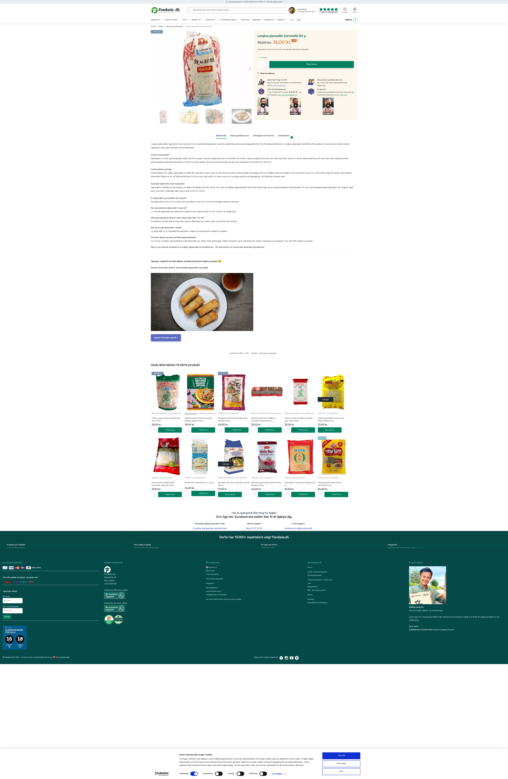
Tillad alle (341, 756)
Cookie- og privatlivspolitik (317, 572)
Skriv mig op (330, 430)
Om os (309, 568)
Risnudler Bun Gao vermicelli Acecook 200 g (234, 484)
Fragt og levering (212, 574)
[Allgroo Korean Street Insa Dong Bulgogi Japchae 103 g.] (200, 392)
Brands (310, 595)
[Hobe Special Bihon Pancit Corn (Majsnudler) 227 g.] (334, 392)
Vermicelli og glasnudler (174, 27)
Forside (153, 27)
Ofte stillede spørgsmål (214, 579)
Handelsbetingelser (314, 575)
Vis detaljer (277, 774)
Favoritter (345, 12)
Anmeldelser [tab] (285, 136)
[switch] (219, 774)
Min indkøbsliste (212, 588)
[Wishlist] (178, 376)
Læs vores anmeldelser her (287, 95)
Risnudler (155, 413)
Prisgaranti (210, 583)
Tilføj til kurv (311, 64)
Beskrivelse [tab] (221, 136)
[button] (351, 20)
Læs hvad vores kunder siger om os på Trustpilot (223, 599)
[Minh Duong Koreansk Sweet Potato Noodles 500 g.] (267, 456)
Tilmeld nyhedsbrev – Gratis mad (319, 580)
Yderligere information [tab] (263, 136)
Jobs (309, 583)
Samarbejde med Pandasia (317, 603)
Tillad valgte (341, 764)
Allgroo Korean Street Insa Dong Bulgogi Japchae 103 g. (198, 419)
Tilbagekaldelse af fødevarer (216, 595)
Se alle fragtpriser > (279, 86)
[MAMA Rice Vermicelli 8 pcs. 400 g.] (200, 456)
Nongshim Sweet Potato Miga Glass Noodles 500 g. (233, 419)
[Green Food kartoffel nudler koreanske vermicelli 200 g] (167, 456)
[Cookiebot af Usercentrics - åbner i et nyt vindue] (161, 774)
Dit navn (6, 596)
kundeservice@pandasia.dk (443, 630)
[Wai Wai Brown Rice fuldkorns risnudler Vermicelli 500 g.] (267, 392)
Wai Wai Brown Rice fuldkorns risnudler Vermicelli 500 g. (263, 419)
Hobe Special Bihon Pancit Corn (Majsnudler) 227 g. (331, 419)
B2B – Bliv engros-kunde (316, 590)
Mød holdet (210, 571)
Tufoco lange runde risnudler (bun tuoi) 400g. (166, 419)
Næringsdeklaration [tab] (239, 136)
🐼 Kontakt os (211, 568)
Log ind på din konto (213, 591)
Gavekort (310, 599)
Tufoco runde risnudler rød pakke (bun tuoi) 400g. (299, 419)
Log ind (354, 12)
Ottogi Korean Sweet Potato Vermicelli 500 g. (329, 484)
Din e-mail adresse (10, 606)
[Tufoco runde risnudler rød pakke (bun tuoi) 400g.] (300, 392)
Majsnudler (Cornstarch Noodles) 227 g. (300, 484)
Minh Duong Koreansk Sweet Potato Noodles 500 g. (266, 484)
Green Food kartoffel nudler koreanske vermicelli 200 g (163, 484)
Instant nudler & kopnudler (196, 413)
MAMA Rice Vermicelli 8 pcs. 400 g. (199, 483)
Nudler (161, 27)
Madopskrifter (312, 587)
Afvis (341, 771)
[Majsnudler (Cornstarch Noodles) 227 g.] (300, 456)
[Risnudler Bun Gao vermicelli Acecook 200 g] (234, 456)
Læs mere (343, 95)
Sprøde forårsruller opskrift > (166, 338)
